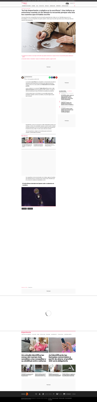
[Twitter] (24, 77)
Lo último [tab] (69, 91)
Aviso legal (49, 398)
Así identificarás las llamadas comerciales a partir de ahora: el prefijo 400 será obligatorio (60, 358)
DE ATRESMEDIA (63, 101)
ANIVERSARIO (23, 373)
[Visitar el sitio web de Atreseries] (53, 394)
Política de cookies (62, 398)
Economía (34, 334)
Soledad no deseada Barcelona (41, 0)
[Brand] (28, 3)
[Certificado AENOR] (67, 3)
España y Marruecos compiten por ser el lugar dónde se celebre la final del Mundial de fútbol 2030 (68, 375)
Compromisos (60, 334)
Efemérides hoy (25, 0)
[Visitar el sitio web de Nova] (46, 394)
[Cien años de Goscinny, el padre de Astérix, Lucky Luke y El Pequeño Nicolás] (50, 140)
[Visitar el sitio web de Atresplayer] (69, 394)
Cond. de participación (68, 398)
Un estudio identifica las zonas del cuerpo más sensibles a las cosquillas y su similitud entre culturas (33, 358)
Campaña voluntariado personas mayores (61, 0)
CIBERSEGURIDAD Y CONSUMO (54, 353)
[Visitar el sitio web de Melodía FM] (64, 394)
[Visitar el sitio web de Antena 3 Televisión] (36, 394)
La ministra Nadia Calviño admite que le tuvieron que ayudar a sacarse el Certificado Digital (67, 110)
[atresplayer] (72, 3)
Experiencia (26, 332)
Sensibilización (54, 334)
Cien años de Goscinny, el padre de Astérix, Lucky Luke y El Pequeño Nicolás (27, 375)
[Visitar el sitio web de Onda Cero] (57, 394)
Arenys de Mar (34, 0)
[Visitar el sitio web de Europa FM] (60, 394)
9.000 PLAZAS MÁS (38, 373)
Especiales (48, 334)
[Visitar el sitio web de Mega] (50, 394)
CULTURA (50, 373)
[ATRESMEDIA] (24, 394)
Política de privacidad (55, 398)
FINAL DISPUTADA (65, 373)
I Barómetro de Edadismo (26, 334)
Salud (38, 334)
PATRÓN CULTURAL (24, 353)
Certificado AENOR (67, 334)
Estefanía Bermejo (28, 76)
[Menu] (75, 6)
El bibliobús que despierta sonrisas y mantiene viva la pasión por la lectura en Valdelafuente (55, 375)
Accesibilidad (50, 399)
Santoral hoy (29, 0)
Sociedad (24, 208)
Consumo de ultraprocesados (72, 0)
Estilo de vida (42, 334)
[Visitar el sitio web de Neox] (43, 394)
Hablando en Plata (24, 287)
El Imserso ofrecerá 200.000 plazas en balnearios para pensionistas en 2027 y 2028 (40, 375)
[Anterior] (21, 1)
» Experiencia (30, 287)
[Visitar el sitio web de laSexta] (39, 394)
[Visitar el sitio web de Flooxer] (74, 394)
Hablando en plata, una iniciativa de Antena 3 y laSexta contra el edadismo (67, 103)
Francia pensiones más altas (50, 0)
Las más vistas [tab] (62, 91)
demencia (30, 208)
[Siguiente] (75, 1)
